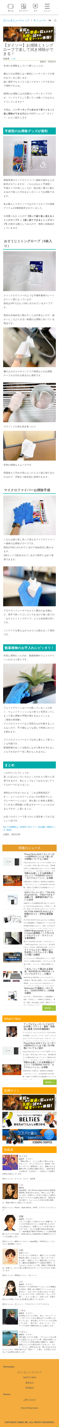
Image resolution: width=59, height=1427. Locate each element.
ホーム (11, 11)
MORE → (49, 1008)
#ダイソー (32, 827)
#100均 (23, 827)
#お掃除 (41, 827)
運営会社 (29, 1383)
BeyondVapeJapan (29, 1408)
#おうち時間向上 (11, 827)
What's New (29, 1377)
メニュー (47, 11)
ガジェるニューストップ (16, 20)
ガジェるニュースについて (29, 1372)
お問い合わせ (29, 1400)
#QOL (9, 830)
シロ (13, 58)
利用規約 (29, 1388)
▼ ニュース (40, 20)
